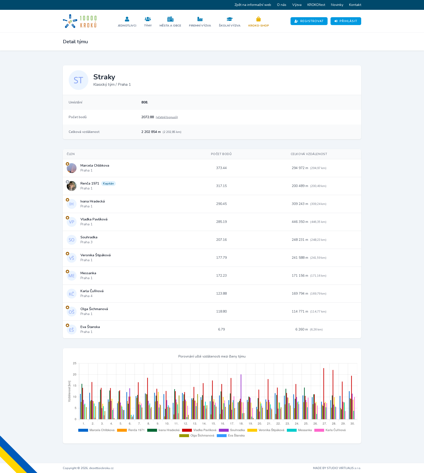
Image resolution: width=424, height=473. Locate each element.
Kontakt (355, 4)
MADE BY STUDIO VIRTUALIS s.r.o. (337, 468)
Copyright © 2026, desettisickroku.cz (88, 468)
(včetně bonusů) (167, 117)
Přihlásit (348, 21)
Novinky (337, 4)
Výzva (297, 4)
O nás (281, 4)
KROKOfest (316, 4)
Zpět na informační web (253, 4)
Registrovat (312, 21)
